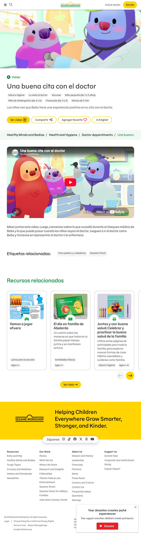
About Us (77, 451)
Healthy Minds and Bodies (25, 135)
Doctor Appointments (97, 135)
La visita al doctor (38, 95)
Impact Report (112, 468)
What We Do (46, 460)
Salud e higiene (16, 95)
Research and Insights (51, 469)
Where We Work (48, 464)
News (75, 473)
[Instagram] (63, 439)
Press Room (78, 478)
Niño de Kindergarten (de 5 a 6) (25, 100)
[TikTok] (69, 439)
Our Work (44, 451)
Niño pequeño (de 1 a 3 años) (80, 95)
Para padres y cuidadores (72, 253)
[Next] (130, 376)
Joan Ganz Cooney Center (53, 499)
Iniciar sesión (112, 4)
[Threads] (86, 439)
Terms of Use (20, 525)
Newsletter (13, 478)
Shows (43, 455)
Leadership (78, 460)
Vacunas (56, 95)
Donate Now (111, 455)
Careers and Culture (83, 482)
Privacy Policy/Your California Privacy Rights (34, 521)
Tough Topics (14, 464)
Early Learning (14, 455)
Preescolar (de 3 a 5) (57, 100)
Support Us (110, 451)
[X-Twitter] (80, 439)
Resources (13, 451)
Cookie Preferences (23, 529)
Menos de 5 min (80, 100)
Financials (77, 464)
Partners (76, 469)
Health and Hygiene (63, 135)
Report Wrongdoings (37, 525)
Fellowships (45, 473)
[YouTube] (92, 439)
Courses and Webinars (19, 469)
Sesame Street (98, 253)
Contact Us (78, 487)
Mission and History (82, 455)
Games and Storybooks (19, 473)
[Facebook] (75, 439)
